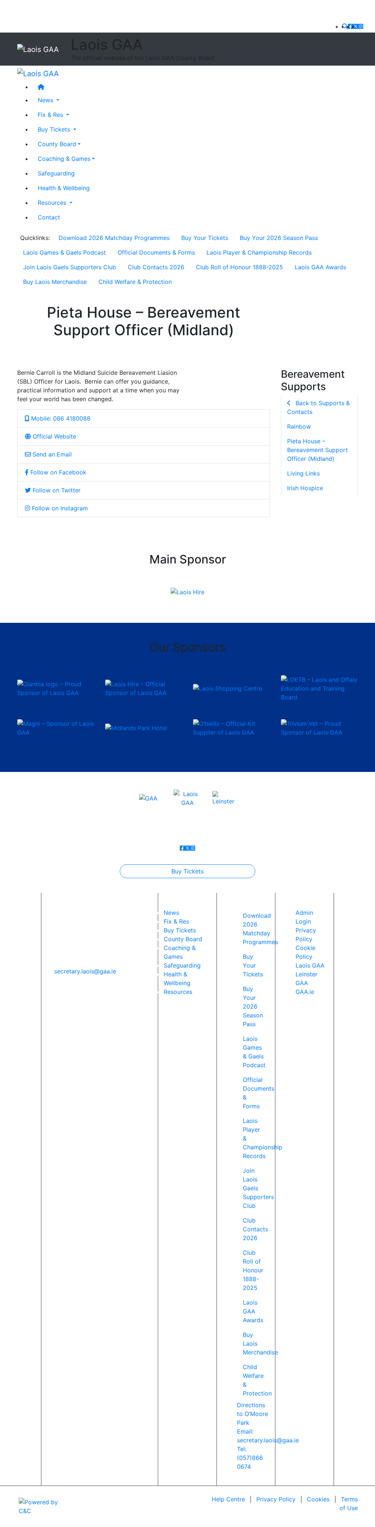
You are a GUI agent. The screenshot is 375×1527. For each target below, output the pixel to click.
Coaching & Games (64, 158)
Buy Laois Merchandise (55, 281)
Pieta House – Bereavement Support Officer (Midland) (317, 449)
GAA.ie (305, 991)
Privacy (276, 1499)
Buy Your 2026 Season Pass (279, 237)
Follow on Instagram (59, 508)
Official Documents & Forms (156, 252)
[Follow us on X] (355, 26)
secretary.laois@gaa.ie (85, 971)
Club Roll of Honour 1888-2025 (239, 267)
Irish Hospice (305, 488)
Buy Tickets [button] (55, 129)
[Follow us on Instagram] (360, 26)
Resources (178, 991)
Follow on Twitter (56, 490)
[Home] (195, 87)
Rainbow (299, 426)
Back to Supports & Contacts (318, 407)
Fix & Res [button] (51, 114)
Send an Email (51, 454)
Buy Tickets (187, 871)
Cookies (318, 1499)
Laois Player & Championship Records (259, 252)
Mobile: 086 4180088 (59, 418)
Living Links (303, 473)
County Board (57, 144)
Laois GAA (310, 965)
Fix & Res (176, 921)
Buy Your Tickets (204, 237)
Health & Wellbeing (64, 188)
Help (228, 1499)
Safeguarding (56, 173)
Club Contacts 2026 (156, 267)
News (171, 912)
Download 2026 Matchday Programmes (114, 237)
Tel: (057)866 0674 (250, 1457)
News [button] (46, 100)
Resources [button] (53, 202)
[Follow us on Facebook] (350, 26)
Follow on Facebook (57, 472)
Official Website (53, 436)
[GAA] (148, 798)
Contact (49, 217)
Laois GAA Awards (320, 267)
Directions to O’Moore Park (252, 1413)
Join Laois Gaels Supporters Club (69, 267)
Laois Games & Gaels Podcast (64, 252)
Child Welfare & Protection (135, 281)
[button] (345, 26)
